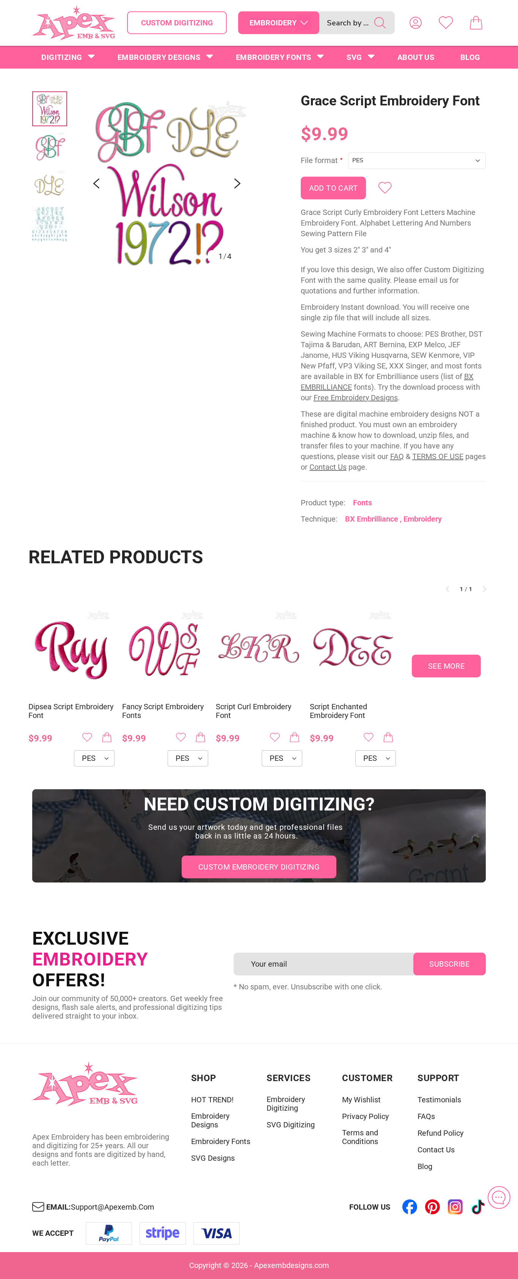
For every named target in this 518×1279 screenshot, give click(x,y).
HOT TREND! (212, 1100)
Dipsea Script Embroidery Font (70, 711)
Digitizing (61, 57)
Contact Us (328, 467)
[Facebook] (410, 1207)
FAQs (426, 1116)
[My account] (415, 22)
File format (319, 160)
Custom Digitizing (177, 22)
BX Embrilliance (371, 519)
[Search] (380, 22)
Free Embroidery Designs (356, 397)
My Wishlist (361, 1100)
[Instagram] (455, 1207)
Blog (470, 57)
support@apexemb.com (112, 1207)
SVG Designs (213, 1158)
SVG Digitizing (291, 1125)
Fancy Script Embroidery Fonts (163, 711)
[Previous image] (96, 183)
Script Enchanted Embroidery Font (338, 711)
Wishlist (445, 22)
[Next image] (237, 183)
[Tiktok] (478, 1207)
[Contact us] (499, 1197)
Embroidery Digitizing (286, 1104)
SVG (354, 57)
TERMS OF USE (437, 456)
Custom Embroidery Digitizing (259, 866)
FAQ (397, 456)
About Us (415, 57)
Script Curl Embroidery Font (253, 711)
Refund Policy (440, 1133)
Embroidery (422, 519)
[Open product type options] (304, 22)
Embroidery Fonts (273, 57)
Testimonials (439, 1100)
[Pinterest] (432, 1207)
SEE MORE (446, 666)
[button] (167, 183)
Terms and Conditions (360, 1137)
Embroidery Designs (159, 57)
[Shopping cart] (476, 22)
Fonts (362, 502)
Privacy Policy (365, 1116)
